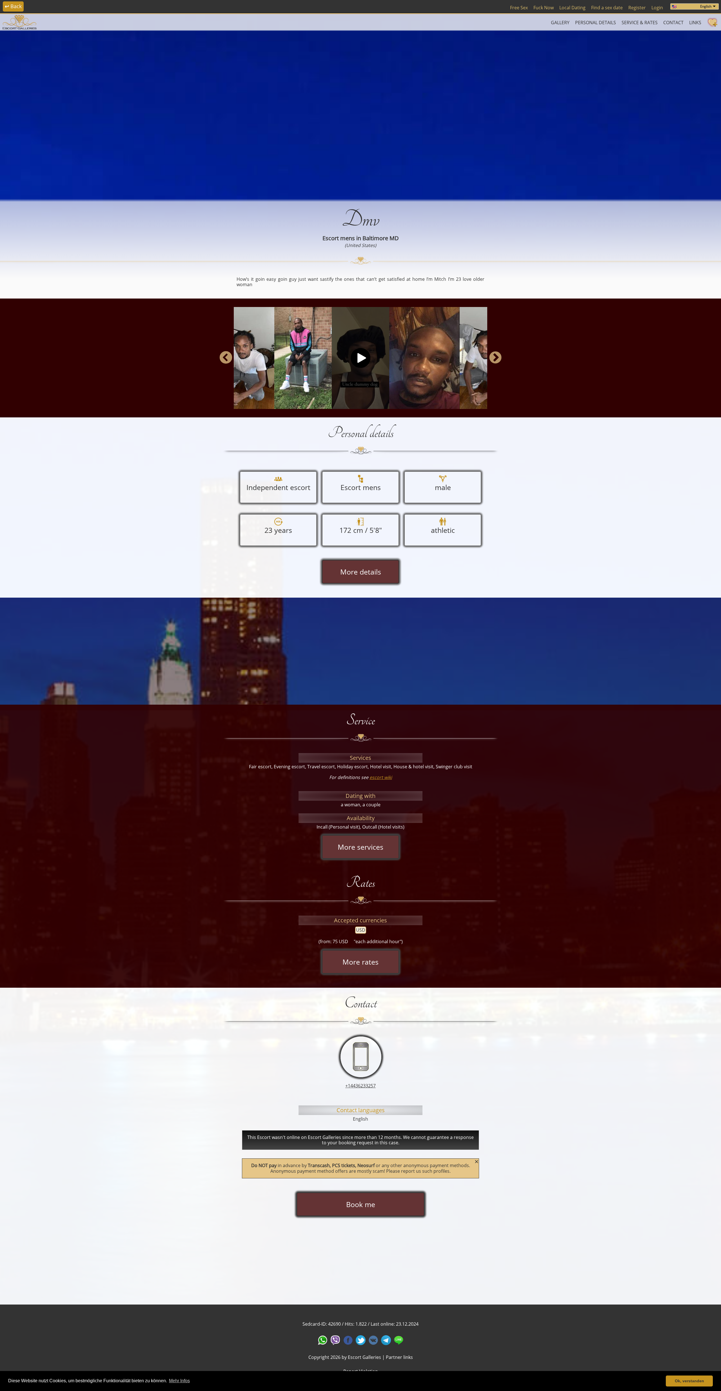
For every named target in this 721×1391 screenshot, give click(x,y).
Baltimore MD (380, 238)
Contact (673, 22)
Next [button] (495, 358)
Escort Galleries (364, 1357)
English (705, 6)
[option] (360, 114)
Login (657, 8)
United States (360, 245)
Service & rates (640, 22)
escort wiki (381, 777)
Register (637, 8)
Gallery (560, 22)
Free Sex (519, 8)
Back (13, 6)
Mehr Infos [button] (179, 1380)
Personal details (595, 22)
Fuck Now (543, 8)
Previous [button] (226, 358)
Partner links (399, 1357)
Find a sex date (607, 8)
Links (695, 22)
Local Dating (572, 8)
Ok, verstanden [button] (689, 1381)
